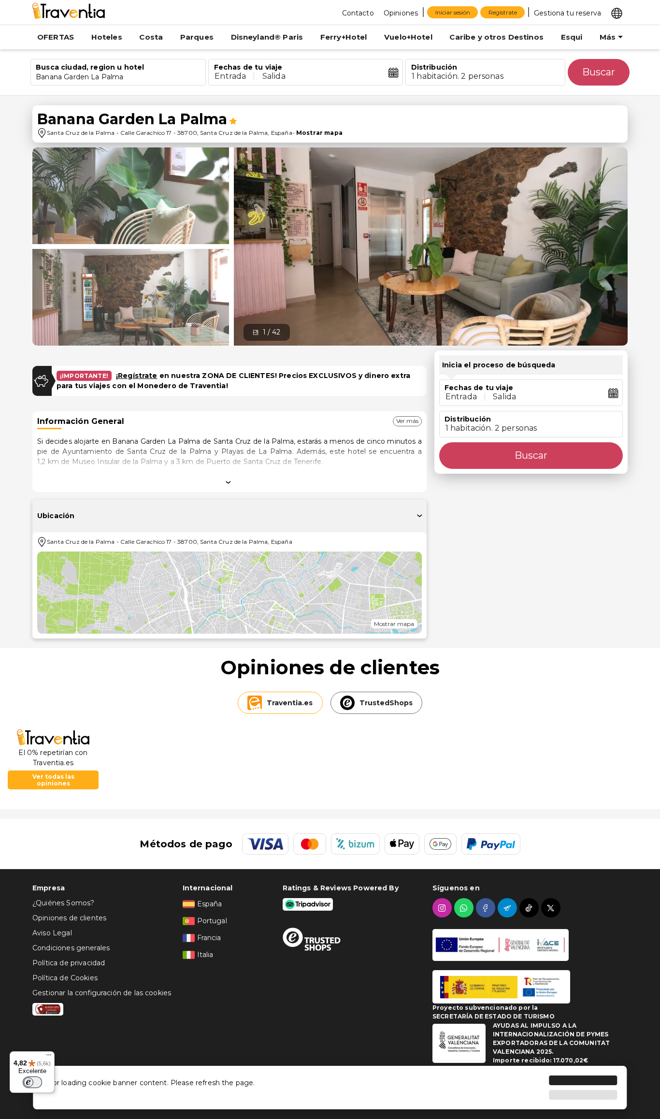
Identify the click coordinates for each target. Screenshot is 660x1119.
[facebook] (487, 907)
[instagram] (443, 907)
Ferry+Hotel (343, 37)
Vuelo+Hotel (408, 37)
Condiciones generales (71, 948)
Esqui (572, 37)
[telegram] (508, 907)
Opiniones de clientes (69, 918)
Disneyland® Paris (267, 37)
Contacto (358, 13)
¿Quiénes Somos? (63, 903)
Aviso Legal (52, 933)
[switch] (32, 1082)
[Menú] (49, 1057)
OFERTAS (55, 37)
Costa (151, 37)
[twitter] (552, 907)
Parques (197, 37)
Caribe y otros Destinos (496, 37)
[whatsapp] (465, 907)
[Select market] (617, 12)
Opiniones (401, 13)
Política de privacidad (68, 963)
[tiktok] (530, 907)
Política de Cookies (65, 978)
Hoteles (106, 37)
